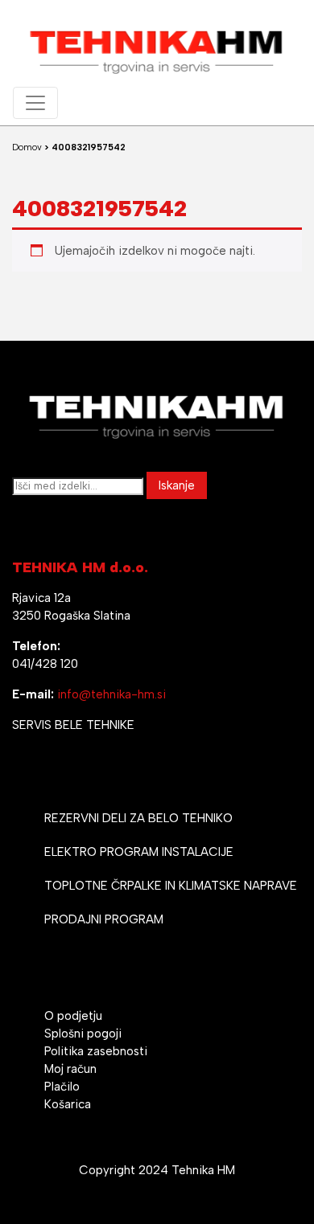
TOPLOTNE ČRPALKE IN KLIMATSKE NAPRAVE (170, 885)
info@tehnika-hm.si (111, 694)
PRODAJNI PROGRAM (103, 919)
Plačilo (62, 1086)
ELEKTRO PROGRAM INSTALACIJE (138, 852)
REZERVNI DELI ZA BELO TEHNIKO (138, 818)
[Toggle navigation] (35, 103)
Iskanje (177, 485)
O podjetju (73, 1016)
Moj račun (70, 1069)
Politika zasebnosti (95, 1051)
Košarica (67, 1104)
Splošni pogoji (83, 1033)
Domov (27, 147)
